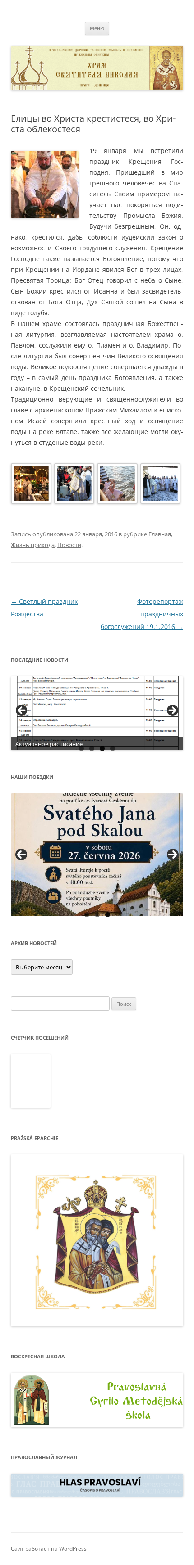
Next (173, 854)
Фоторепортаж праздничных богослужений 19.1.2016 (142, 614)
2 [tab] (91, 748)
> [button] (172, 711)
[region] (97, 713)
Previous (21, 854)
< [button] (22, 711)
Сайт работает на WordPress (49, 1548)
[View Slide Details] (97, 713)
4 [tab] (112, 748)
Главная (159, 534)
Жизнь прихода (33, 545)
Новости (69, 545)
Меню (97, 28)
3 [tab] (102, 748)
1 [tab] (81, 748)
